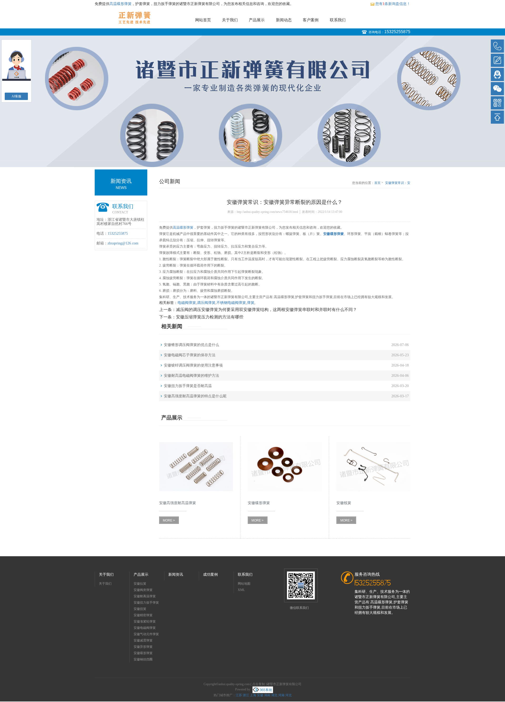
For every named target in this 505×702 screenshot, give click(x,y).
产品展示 (257, 20)
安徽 (260, 695)
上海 (253, 695)
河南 (281, 695)
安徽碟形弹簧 (143, 653)
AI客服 (16, 96)
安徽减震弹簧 (143, 640)
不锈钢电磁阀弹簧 (231, 303)
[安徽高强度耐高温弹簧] (196, 466)
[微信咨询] (497, 88)
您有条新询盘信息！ (392, 4)
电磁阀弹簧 (187, 303)
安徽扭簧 (140, 609)
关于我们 (230, 20)
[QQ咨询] (497, 74)
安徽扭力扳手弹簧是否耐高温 (188, 386)
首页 (377, 183)
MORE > (169, 520)
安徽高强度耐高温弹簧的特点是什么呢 (195, 396)
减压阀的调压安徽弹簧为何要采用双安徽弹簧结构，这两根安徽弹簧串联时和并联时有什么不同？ (266, 309)
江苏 (239, 695)
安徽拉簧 (140, 583)
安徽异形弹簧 (143, 647)
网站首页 (203, 20)
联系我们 (338, 20)
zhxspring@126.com (123, 243)
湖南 (267, 695)
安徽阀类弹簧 (143, 590)
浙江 (246, 695)
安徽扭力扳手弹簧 (146, 602)
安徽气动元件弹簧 (146, 634)
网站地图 (244, 583)
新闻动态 (284, 20)
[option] (252, 101)
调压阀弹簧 (206, 303)
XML (241, 590)
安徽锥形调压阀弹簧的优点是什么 (191, 345)
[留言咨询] (497, 60)
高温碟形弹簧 (120, 4)
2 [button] (255, 160)
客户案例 (311, 20)
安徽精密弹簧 (143, 615)
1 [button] (250, 160)
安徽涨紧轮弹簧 (145, 621)
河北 (288, 695)
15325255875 (397, 31)
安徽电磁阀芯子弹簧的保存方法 (189, 355)
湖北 (274, 695)
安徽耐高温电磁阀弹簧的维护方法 (191, 376)
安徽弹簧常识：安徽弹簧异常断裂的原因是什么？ (397, 183)
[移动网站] (497, 102)
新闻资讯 (175, 574)
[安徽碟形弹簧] (285, 466)
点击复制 (258, 684)
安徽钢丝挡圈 (143, 659)
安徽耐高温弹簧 (145, 596)
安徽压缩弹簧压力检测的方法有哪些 (209, 317)
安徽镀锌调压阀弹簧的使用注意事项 (193, 365)
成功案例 (210, 574)
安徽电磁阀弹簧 (145, 628)
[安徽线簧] (373, 466)
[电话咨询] (497, 46)
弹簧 (250, 303)
